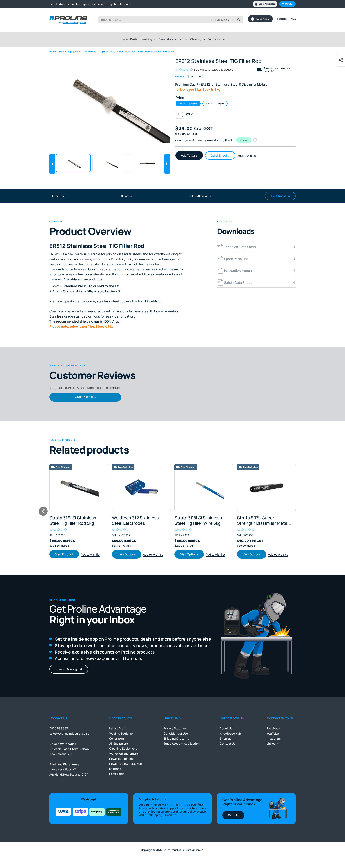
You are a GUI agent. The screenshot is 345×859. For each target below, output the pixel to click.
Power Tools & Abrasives (125, 764)
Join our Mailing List (68, 669)
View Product (64, 554)
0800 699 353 (286, 19)
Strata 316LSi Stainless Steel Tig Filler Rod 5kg (72, 520)
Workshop (214, 39)
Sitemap (225, 738)
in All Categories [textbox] (220, 19)
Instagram (274, 738)
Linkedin (272, 743)
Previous (52, 164)
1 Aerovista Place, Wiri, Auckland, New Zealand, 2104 (68, 769)
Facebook (273, 728)
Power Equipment (121, 759)
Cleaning (196, 39)
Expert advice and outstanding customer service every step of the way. (90, 4)
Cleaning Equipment (123, 749)
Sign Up (233, 815)
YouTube (273, 733)
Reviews (126, 196)
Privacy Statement (176, 728)
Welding (147, 39)
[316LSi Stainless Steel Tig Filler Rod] (79, 487)
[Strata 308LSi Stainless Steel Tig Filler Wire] (204, 487)
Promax (180, 76)
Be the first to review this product (213, 69)
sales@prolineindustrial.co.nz (69, 733)
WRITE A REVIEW (85, 397)
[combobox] (224, 20)
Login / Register (267, 3)
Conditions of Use (176, 733)
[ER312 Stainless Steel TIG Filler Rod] (109, 103)
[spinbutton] (179, 114)
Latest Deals (129, 39)
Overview (58, 196)
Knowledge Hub (230, 733)
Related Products (200, 196)
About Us (226, 728)
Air (182, 39)
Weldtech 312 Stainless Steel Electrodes (135, 520)
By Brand (115, 769)
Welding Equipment (122, 733)
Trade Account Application (182, 743)
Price (180, 97)
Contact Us (227, 743)
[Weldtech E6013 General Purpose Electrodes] (141, 487)
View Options (126, 554)
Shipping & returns (176, 738)
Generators (166, 39)
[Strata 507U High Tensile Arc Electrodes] (266, 487)
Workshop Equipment (123, 754)
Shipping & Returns (163, 815)
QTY (189, 114)
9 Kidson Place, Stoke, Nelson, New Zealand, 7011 (69, 749)
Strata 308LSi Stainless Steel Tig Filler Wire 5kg (198, 520)
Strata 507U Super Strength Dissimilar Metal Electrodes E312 (262, 520)
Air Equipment (118, 743)
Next (167, 164)
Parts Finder (262, 19)
